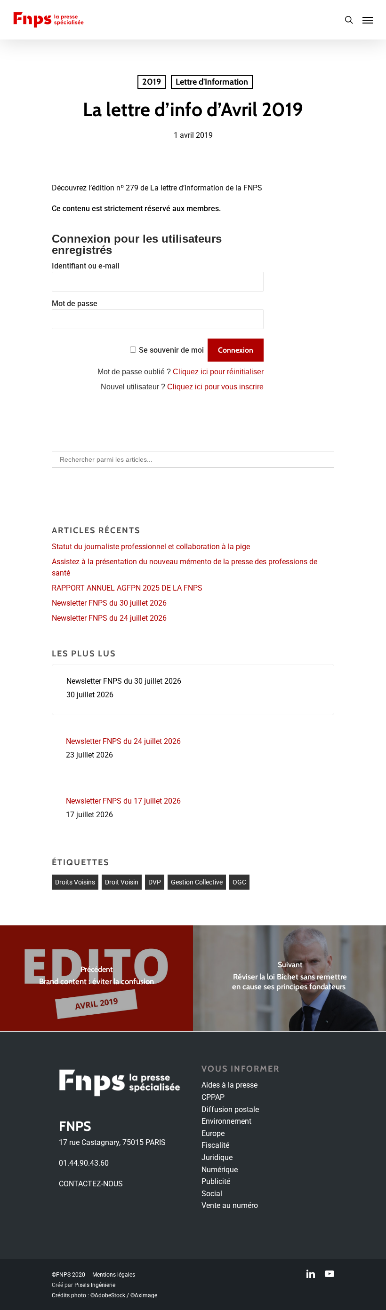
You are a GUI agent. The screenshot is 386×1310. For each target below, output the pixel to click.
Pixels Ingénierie (94, 1285)
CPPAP (213, 1097)
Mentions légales (113, 1274)
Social (211, 1193)
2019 (151, 82)
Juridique (217, 1157)
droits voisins (75, 882)
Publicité (215, 1181)
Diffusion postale (230, 1109)
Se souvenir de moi (171, 350)
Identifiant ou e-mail (86, 265)
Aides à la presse (229, 1085)
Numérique (219, 1169)
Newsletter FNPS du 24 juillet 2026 (109, 618)
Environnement (226, 1121)
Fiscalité (215, 1145)
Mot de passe (74, 303)
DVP (154, 882)
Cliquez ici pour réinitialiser (218, 372)
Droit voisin (121, 882)
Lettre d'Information (212, 82)
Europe (213, 1133)
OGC (239, 882)
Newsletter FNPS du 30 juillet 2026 (109, 603)
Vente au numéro (229, 1205)
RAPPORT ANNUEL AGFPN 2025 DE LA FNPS (127, 588)
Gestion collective (197, 882)
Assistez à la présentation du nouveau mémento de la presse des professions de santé (184, 567)
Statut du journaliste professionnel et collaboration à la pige (151, 546)
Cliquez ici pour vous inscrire (215, 387)
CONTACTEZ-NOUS (91, 1183)
